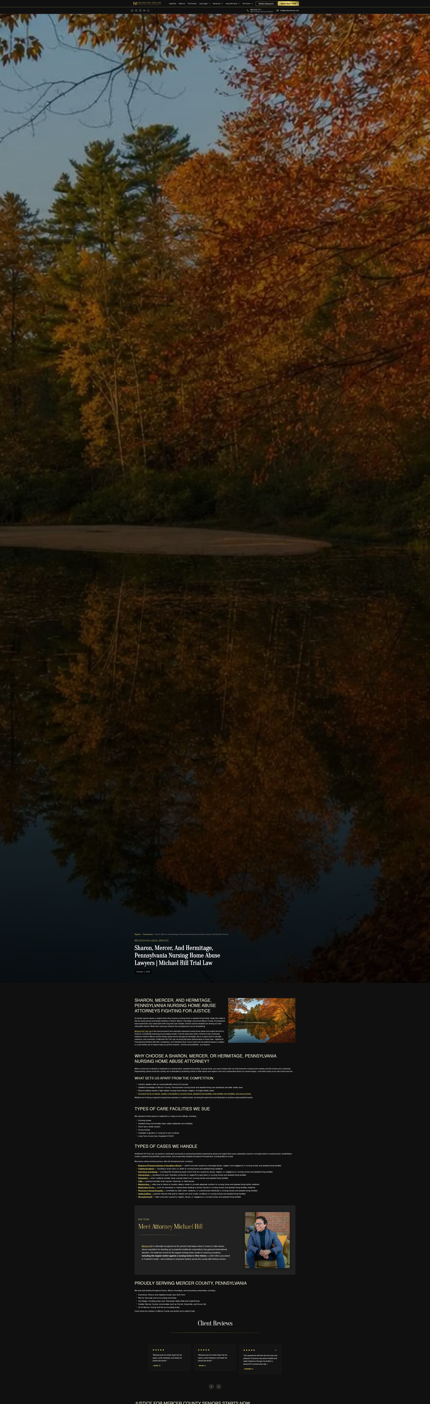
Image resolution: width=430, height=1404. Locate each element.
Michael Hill (147, 1246)
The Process (192, 3)
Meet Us (182, 3)
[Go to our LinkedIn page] (140, 10)
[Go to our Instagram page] (136, 10)
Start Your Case (288, 3)
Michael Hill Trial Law (143, 1031)
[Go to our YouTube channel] (144, 10)
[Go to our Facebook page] (132, 10)
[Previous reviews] (211, 1386)
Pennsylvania (148, 934)
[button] (260, 1359)
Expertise (172, 3)
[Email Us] (148, 10)
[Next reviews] (218, 1386)
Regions (138, 934)
